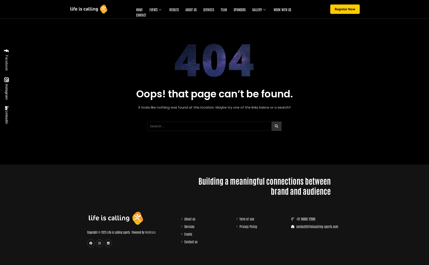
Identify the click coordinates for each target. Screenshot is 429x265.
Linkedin (6, 117)
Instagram (7, 91)
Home (139, 9)
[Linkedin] (108, 243)
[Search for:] (214, 126)
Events (153, 9)
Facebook (7, 62)
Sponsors (240, 9)
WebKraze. (150, 232)
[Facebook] (91, 243)
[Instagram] (99, 243)
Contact (141, 15)
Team (224, 9)
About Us (191, 9)
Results (174, 9)
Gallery (257, 9)
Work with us (282, 9)
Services (208, 9)
